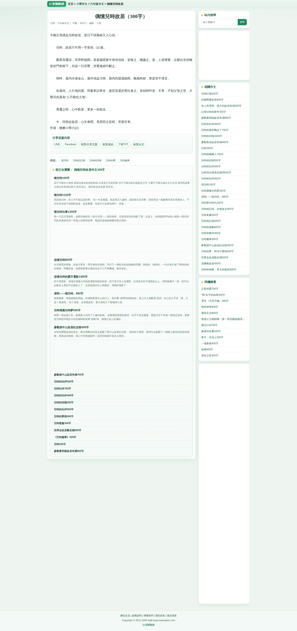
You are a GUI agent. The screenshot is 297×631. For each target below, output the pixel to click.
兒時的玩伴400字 (64, 395)
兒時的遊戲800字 (211, 227)
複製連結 (107, 144)
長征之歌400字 (209, 355)
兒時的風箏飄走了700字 (215, 129)
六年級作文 (97, 3)
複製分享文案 (89, 144)
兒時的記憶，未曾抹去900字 (217, 208)
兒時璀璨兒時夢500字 (213, 190)
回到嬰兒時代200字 (212, 202)
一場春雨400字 (209, 343)
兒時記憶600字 (209, 93)
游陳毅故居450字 (211, 263)
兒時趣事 (125, 160)
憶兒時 (64, 160)
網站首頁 (125, 615)
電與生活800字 (209, 313)
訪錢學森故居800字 (212, 99)
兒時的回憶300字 (64, 402)
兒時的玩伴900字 (64, 409)
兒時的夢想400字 (64, 416)
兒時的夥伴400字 (211, 233)
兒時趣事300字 (209, 239)
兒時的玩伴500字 (64, 381)
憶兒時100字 (208, 184)
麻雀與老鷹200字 (211, 331)
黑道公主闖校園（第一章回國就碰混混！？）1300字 (224, 319)
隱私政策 (160, 615)
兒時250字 (60, 444)
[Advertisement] (121, 239)
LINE (57, 144)
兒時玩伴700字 (62, 388)
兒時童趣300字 (62, 423)
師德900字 (207, 349)
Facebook (70, 144)
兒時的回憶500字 (211, 160)
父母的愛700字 (209, 288)
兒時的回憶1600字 (211, 136)
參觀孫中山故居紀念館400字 (217, 245)
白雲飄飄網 (148, 624)
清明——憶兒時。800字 (215, 196)
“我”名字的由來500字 (213, 294)
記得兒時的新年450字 (213, 111)
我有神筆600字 (209, 306)
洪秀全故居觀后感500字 (67, 430)
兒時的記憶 (79, 160)
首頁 (70, 3)
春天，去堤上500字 (212, 337)
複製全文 (138, 144)
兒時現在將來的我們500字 (216, 172)
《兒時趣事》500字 (65, 437)
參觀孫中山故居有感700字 (69, 374)
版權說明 (137, 615)
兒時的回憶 (95, 160)
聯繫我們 (148, 615)
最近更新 (172, 615)
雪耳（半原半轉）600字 (215, 300)
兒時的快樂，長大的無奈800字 (218, 269)
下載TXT (123, 144)
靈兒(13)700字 (209, 325)
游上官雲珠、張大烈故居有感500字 (221, 105)
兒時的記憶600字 (211, 220)
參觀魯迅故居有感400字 (215, 142)
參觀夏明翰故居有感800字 (69, 450)
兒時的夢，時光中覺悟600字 (217, 251)
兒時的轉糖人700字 (212, 154)
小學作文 (81, 3)
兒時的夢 (111, 160)
